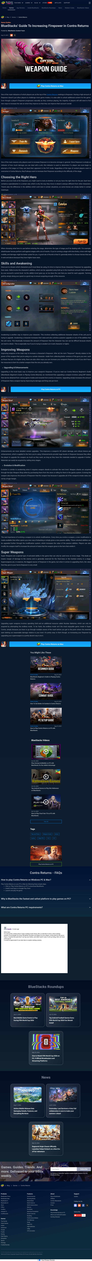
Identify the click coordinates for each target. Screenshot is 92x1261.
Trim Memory (30, 1220)
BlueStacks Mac (5, 1198)
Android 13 (4, 1211)
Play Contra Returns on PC (50, 389)
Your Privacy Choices (48, 1260)
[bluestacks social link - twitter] (87, 1205)
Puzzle (2, 1232)
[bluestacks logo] (7, 3)
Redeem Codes (69, 8)
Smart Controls (31, 1213)
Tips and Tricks (35, 834)
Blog (36, 2)
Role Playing (4, 1236)
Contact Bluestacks (55, 1200)
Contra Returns (23, 17)
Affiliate (58, 2)
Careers (52, 1203)
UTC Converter (31, 1231)
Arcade (3, 1229)
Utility (28, 1228)
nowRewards (4, 1213)
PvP (54, 838)
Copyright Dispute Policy (17, 1254)
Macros (29, 1207)
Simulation (4, 1238)
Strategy (3, 1242)
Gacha (33, 838)
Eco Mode (29, 1209)
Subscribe (84, 1169)
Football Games (5, 1245)
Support (67, 2)
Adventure (3, 1227)
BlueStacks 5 (4, 1200)
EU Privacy (25, 1254)
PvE (48, 838)
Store (47, 2)
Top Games (4, 1221)
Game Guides (34, 674)
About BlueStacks (55, 1196)
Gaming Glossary (55, 1217)
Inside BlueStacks (33, 8)
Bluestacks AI (4, 1203)
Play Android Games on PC (57, 1212)
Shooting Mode (31, 1198)
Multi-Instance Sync (32, 1205)
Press (52, 1205)
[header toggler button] (90, 3)
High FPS (41, 838)
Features (17, 2)
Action (56, 834)
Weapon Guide (47, 834)
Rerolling (29, 1215)
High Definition (31, 1226)
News (60, 8)
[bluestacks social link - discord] (75, 1205)
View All (46, 821)
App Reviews (21, 8)
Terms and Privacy (5, 1254)
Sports (2, 1240)
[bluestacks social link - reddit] (79, 1205)
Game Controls (31, 1196)
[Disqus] (34, 948)
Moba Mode (30, 1200)
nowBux (3, 1209)
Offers (2, 1207)
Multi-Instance (31, 1203)
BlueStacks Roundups (49, 8)
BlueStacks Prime (5, 1196)
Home (4, 8)
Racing (3, 1234)
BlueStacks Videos (83, 8)
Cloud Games (4, 1223)
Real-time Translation (32, 1211)
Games (27, 2)
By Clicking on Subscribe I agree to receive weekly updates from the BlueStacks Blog (69, 1174)
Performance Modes (32, 1218)
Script (28, 1222)
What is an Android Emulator (58, 1214)
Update (76, 1196)
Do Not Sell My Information (35, 1254)
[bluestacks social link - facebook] (83, 1205)
